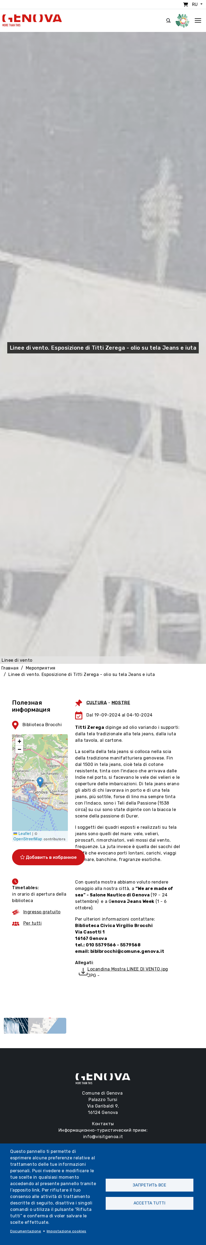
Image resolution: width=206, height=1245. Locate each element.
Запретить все (149, 1185)
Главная (10, 668)
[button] (40, 782)
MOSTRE (121, 702)
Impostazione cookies (66, 1231)
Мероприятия (41, 668)
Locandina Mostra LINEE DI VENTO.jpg (127, 969)
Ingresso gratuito (42, 911)
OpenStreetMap (27, 838)
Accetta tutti (149, 1203)
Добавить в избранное (51, 857)
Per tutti (32, 923)
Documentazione (25, 1231)
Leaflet (24, 833)
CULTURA (96, 702)
